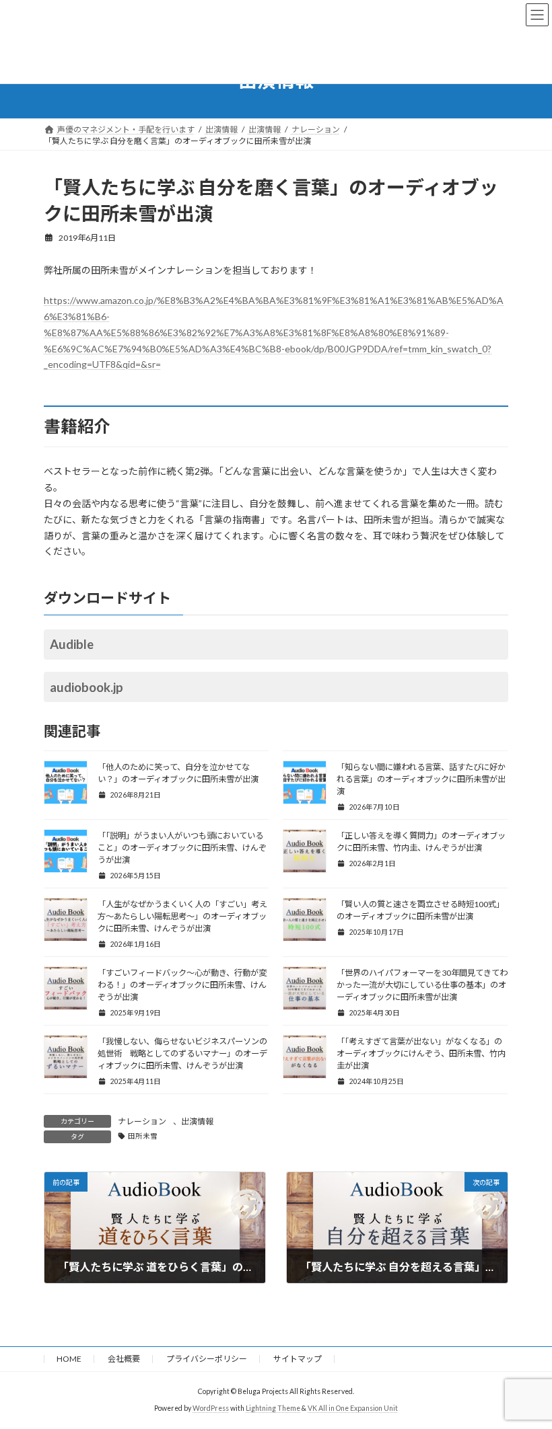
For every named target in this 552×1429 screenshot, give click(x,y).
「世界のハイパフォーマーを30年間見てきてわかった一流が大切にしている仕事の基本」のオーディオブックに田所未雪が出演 (422, 985)
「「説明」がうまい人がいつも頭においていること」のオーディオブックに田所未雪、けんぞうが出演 (182, 848)
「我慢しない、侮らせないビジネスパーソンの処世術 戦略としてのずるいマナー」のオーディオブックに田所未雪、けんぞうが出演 (182, 1053)
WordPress (211, 1408)
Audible (72, 644)
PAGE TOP (526, 1371)
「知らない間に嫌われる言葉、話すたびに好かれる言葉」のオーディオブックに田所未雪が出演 (421, 779)
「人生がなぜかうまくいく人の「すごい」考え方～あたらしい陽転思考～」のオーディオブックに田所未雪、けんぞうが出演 (182, 916)
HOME (69, 1359)
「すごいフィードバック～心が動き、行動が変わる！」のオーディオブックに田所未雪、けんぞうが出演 (182, 985)
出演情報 (197, 1121)
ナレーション (142, 1121)
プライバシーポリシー (206, 1359)
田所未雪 (143, 1136)
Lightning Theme (273, 1408)
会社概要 (124, 1359)
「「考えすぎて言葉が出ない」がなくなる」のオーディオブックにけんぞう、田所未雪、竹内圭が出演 (421, 1053)
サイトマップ (297, 1359)
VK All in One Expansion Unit (353, 1408)
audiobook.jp (86, 687)
